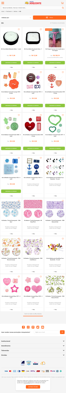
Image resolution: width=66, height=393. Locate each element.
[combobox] (33, 7)
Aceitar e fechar (33, 387)
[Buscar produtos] (63, 7)
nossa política (27, 382)
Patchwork (9, 11)
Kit (20, 11)
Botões (15, 11)
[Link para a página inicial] (2, 11)
